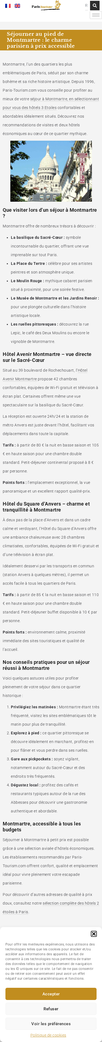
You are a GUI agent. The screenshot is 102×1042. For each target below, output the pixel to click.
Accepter (51, 994)
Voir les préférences (51, 1023)
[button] (94, 934)
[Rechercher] (95, 5)
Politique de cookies (48, 1035)
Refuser (51, 1008)
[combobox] (86, 5)
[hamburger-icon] (96, 15)
